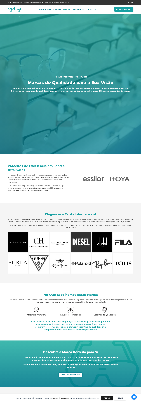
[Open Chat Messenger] (134, 397)
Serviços (57, 9)
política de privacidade (61, 398)
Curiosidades (78, 9)
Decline (120, 398)
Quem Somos (45, 9)
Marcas (66, 9)
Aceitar (107, 398)
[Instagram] (132, 2)
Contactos (91, 9)
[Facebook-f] (128, 2)
